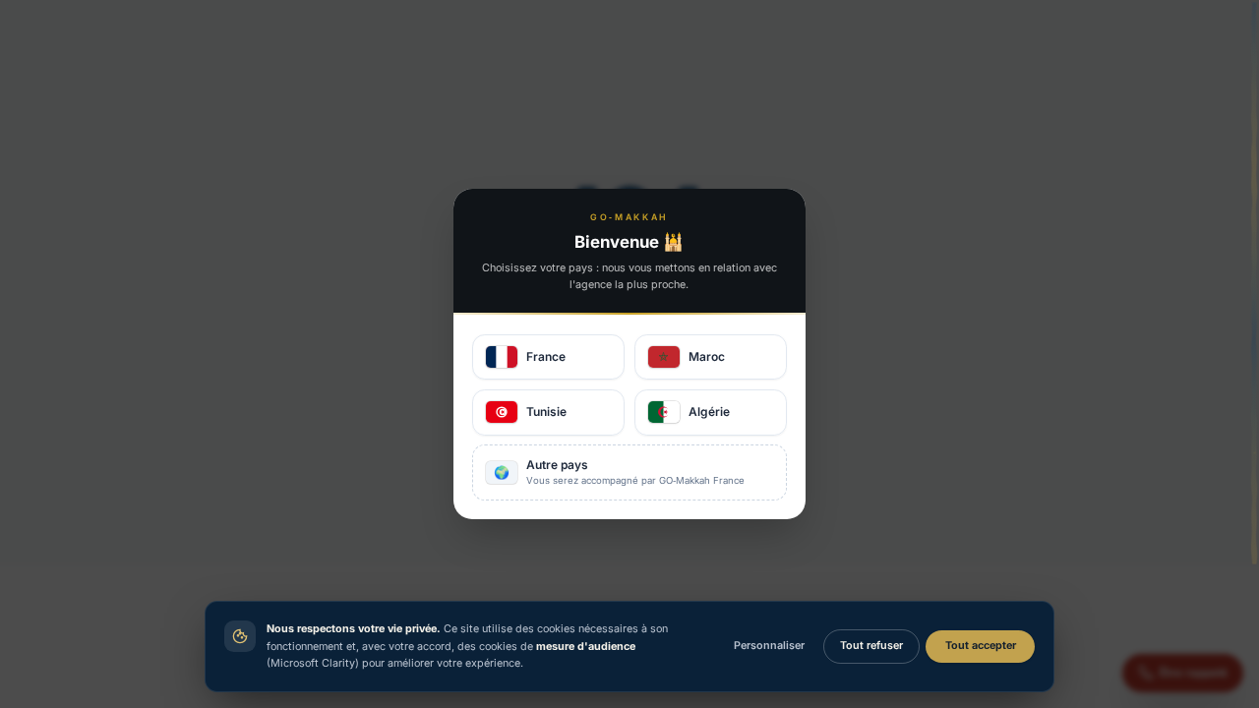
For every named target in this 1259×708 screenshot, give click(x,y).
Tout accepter (980, 645)
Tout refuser (871, 645)
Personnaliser (769, 645)
